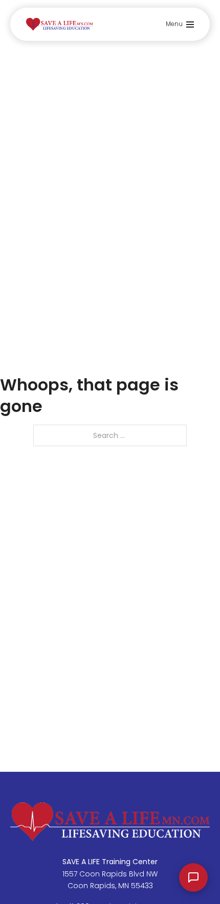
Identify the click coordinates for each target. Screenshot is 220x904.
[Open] (190, 24)
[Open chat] (193, 877)
